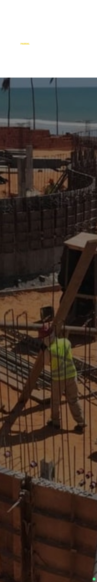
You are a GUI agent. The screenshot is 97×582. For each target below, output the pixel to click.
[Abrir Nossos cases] (55, 43)
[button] (94, 579)
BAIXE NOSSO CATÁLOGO (48, 384)
